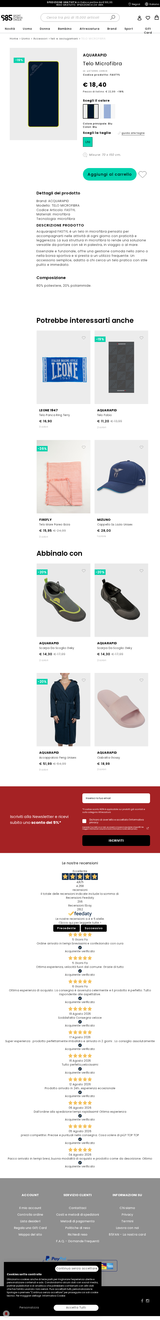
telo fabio (104, 415)
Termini (127, 1221)
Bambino (65, 29)
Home (14, 38)
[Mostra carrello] (156, 18)
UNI (87, 142)
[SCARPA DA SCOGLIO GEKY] (63, 600)
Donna (45, 29)
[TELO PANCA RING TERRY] (63, 367)
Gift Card (148, 31)
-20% (42, 572)
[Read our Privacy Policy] (147, 828)
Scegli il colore (96, 100)
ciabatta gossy (108, 758)
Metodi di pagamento (77, 1221)
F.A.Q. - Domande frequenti (77, 1241)
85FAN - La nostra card (127, 1234)
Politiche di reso (77, 1228)
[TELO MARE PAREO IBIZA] (63, 476)
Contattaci (77, 1208)
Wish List (147, 18)
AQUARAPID (107, 410)
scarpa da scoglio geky (56, 648)
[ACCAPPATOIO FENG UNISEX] (63, 709)
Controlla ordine (30, 1214)
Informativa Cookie (53, 1295)
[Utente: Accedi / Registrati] (139, 18)
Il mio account (30, 1208)
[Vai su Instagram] (147, 1301)
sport (128, 29)
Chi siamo (127, 1208)
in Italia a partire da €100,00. (80, 3)
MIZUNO (104, 519)
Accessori (41, 38)
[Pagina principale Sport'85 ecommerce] (12, 18)
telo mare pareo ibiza (54, 524)
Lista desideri (30, 1221)
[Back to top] (153, 1299)
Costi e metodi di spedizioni (77, 1214)
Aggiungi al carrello (110, 174)
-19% (19, 60)
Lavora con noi (127, 1228)
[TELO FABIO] (121, 367)
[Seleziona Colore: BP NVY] (91, 111)
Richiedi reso (78, 1234)
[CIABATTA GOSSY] (121, 709)
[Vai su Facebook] (142, 1301)
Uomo (27, 29)
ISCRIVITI (116, 840)
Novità (10, 29)
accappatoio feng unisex (57, 758)
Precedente (66, 928)
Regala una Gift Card (30, 1228)
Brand (112, 29)
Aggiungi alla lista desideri (142, 174)
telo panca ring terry (54, 415)
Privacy (127, 1214)
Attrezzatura (90, 29)
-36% (42, 448)
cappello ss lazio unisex (114, 524)
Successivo (94, 928)
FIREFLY (45, 519)
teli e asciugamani (65, 38)
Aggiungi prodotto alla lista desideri (83, 336)
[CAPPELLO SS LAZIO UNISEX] (121, 476)
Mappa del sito (30, 1234)
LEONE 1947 (48, 410)
